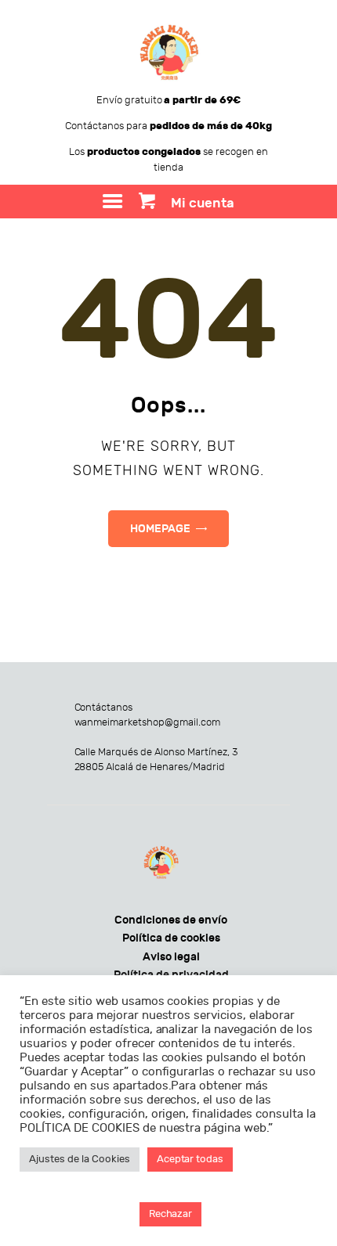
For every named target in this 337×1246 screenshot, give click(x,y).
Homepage (160, 528)
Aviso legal (171, 956)
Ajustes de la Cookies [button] (79, 1159)
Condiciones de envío (170, 920)
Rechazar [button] (171, 1214)
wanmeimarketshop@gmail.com (147, 722)
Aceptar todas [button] (190, 1159)
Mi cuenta (202, 203)
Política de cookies (171, 938)
